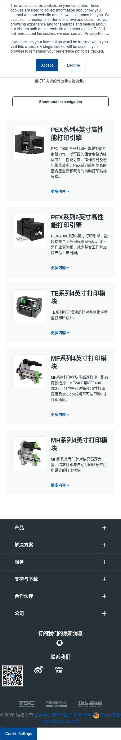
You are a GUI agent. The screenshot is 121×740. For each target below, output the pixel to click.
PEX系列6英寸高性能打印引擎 (77, 221)
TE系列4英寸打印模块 (78, 297)
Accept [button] (47, 65)
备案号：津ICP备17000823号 (63, 714)
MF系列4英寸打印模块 (79, 362)
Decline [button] (73, 65)
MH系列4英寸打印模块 (79, 444)
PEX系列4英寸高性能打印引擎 (77, 133)
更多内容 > (60, 192)
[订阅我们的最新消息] (59, 643)
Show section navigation (60, 102)
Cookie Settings (18, 734)
